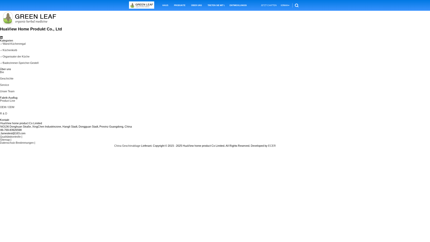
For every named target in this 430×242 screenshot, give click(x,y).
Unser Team (7, 91)
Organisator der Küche (16, 56)
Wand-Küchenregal (14, 43)
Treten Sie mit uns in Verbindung (216, 5)
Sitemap (5, 139)
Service (4, 85)
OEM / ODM (7, 107)
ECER (272, 145)
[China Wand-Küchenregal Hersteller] (141, 5)
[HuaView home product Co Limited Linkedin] (1, 37)
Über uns (196, 5)
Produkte (179, 5)
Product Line (7, 100)
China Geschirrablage (127, 145)
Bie (2, 72)
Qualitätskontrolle (10, 136)
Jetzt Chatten (269, 5)
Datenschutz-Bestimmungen (17, 142)
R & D (3, 113)
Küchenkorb (10, 50)
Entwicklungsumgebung (238, 5)
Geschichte (6, 78)
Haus (165, 5)
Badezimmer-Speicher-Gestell (21, 63)
